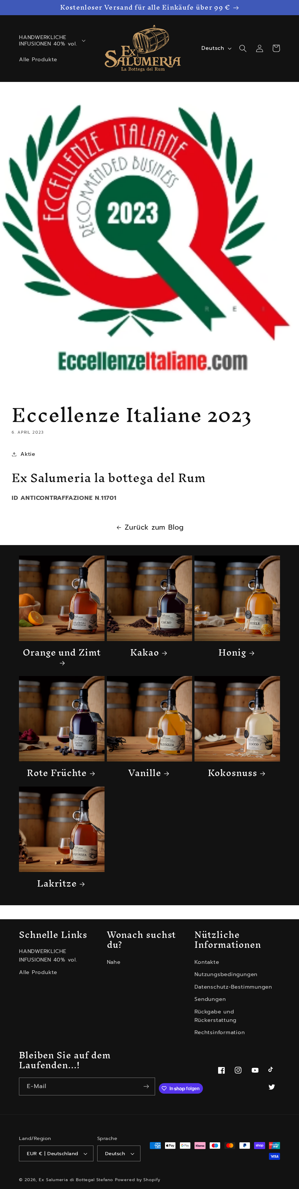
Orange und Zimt (62, 655)
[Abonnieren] (146, 1086)
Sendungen (210, 999)
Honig (232, 652)
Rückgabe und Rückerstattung (215, 1016)
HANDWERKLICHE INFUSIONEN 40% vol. (48, 955)
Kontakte (206, 962)
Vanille (144, 773)
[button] (51, 40)
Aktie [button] (27, 454)
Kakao (144, 652)
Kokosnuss (232, 773)
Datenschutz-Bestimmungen (233, 987)
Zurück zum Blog (154, 527)
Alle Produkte (38, 972)
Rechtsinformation (219, 1032)
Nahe (114, 962)
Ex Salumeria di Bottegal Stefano (76, 1179)
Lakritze (57, 883)
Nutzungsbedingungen (226, 974)
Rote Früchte (57, 773)
